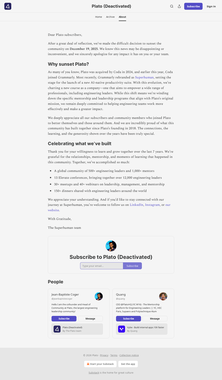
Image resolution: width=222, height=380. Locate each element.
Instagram (152, 204)
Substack (94, 372)
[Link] (43, 64)
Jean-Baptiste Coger (65, 294)
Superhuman (144, 77)
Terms (113, 355)
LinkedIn (136, 204)
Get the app (128, 364)
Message (90, 318)
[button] (98, 17)
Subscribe (193, 6)
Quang (121, 294)
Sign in (211, 6)
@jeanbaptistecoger (62, 298)
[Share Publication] (179, 6)
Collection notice (129, 355)
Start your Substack (102, 364)
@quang (120, 298)
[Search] (171, 6)
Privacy (104, 355)
